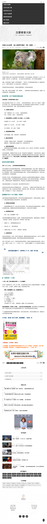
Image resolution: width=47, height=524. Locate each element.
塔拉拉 (10, 487)
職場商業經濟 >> (22, 35)
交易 (14, 363)
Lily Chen (15, 487)
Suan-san (38, 485)
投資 (11, 363)
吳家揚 (12, 47)
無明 (4, 487)
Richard (29, 485)
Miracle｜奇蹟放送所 (6, 485)
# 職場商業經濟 (18, 47)
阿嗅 (22, 487)
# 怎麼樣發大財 (25, 47)
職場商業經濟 (8, 16)
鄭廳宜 (19, 458)
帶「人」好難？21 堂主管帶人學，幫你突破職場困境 (22, 445)
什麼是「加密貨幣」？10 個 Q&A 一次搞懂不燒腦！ (22, 438)
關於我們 (6, 23)
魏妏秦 (29, 483)
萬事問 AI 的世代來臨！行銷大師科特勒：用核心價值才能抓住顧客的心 (18, 405)
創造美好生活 (8, 10)
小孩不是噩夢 (8, 13)
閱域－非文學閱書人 (35, 483)
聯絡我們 (13, 510)
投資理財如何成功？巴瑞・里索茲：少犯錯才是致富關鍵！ (16, 410)
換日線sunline (24, 483)
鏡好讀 (21, 363)
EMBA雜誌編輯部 (20, 444)
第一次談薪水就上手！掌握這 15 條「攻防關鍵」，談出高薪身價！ (17, 399)
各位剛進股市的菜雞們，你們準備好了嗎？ (20, 460)
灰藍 (19, 487)
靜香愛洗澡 (14, 483)
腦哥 (18, 437)
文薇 (7, 487)
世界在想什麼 (8, 7)
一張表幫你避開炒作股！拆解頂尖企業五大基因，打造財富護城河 (17, 394)
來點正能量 (7, 4)
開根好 (4, 483)
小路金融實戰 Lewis (23, 485)
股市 (8, 363)
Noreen (34, 485)
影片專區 (6, 19)
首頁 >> (17, 35)
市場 (18, 363)
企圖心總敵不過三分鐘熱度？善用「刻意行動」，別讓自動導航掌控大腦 (19, 388)
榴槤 (13, 485)
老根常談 (19, 451)
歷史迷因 (16, 485)
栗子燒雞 (18, 483)
